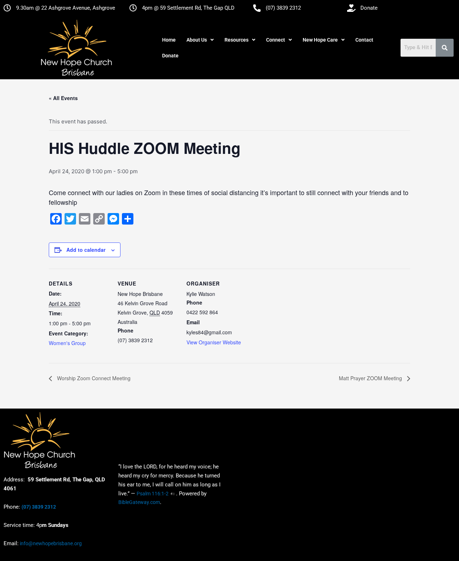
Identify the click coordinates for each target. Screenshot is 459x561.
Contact (364, 40)
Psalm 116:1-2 (153, 493)
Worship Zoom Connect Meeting (93, 378)
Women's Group (67, 342)
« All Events (63, 98)
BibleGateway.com (139, 502)
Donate (170, 55)
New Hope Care (320, 40)
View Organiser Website (213, 342)
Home (169, 40)
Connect (275, 40)
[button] (200, 40)
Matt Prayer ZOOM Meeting (371, 378)
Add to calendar (85, 249)
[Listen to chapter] (172, 493)
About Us (196, 40)
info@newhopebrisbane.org (50, 543)
